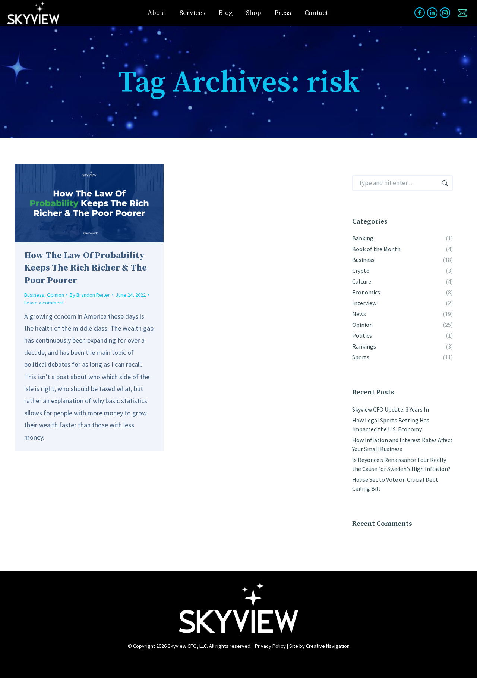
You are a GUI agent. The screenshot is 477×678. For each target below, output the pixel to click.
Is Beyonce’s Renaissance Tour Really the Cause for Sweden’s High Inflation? (401, 464)
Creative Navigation (328, 646)
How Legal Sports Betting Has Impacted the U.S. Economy (390, 424)
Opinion (55, 294)
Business (34, 294)
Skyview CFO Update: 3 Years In (390, 409)
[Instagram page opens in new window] (445, 12)
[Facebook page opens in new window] (419, 12)
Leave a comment (44, 302)
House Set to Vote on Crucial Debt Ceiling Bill (395, 484)
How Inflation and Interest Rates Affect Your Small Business (402, 444)
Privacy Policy (270, 646)
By (90, 294)
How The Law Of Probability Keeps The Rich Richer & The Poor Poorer (85, 268)
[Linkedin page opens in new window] (432, 12)
